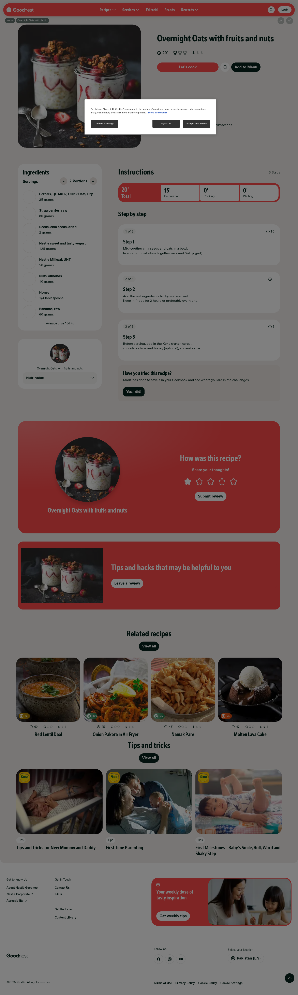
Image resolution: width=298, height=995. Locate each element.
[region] (150, 117)
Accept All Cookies (196, 123)
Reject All (166, 123)
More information (157, 112)
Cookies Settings (104, 123)
